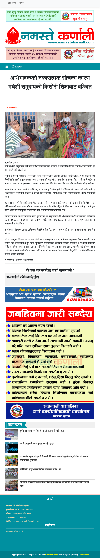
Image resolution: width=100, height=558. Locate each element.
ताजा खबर (15, 424)
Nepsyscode (84, 554)
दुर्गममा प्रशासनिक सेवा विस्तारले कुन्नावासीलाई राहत (42, 431)
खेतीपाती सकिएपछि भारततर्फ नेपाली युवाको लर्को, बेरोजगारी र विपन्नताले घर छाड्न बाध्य (54, 484)
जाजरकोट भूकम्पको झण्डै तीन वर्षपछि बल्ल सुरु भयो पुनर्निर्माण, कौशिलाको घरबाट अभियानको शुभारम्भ (54, 458)
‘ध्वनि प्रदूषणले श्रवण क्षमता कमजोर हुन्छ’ (37, 444)
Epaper (18, 67)
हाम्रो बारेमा (12, 3)
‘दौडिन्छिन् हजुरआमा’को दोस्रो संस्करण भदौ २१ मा (40, 469)
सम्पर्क (21, 3)
